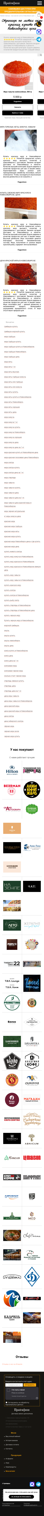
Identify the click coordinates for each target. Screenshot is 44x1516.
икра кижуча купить (12, 427)
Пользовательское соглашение (8, 1504)
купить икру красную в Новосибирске (19, 562)
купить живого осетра (13, 552)
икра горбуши (9, 337)
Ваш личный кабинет (13, 1436)
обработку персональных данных (17, 1404)
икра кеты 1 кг (10, 367)
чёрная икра (9, 726)
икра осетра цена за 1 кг (14, 473)
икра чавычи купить (12, 488)
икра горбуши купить (12, 342)
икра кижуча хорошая (13, 437)
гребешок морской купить (14, 332)
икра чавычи (9, 483)
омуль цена (8, 646)
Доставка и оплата (12, 1444)
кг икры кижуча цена (12, 516)
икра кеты (8, 362)
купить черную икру (12, 615)
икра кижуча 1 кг (11, 422)
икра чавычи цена (11, 493)
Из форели (9, 1459)
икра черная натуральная (14, 511)
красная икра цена (11, 546)
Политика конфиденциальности (30, 1504)
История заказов (12, 1440)
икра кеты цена (10, 412)
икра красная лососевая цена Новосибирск (21, 457)
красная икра (9, 521)
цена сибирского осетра (13, 721)
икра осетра (9, 462)
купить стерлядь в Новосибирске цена (19, 610)
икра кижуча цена (11, 442)
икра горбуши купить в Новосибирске (19, 347)
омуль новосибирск (12, 641)
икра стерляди (10, 478)
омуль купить (9, 636)
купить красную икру (12, 585)
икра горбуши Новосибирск (15, 352)
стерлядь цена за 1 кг (12, 691)
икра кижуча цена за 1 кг (14, 447)
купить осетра (9, 590)
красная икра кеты (11, 531)
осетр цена (8, 656)
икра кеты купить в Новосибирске (17, 397)
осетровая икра (10, 666)
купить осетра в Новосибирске (16, 595)
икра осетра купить (12, 468)
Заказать (17, 107)
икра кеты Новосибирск (13, 402)
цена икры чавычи (11, 696)
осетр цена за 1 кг (11, 661)
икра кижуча (9, 417)
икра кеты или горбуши (13, 382)
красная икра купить (12, 536)
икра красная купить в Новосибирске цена (21, 452)
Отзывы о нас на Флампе (12, 1364)
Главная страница (5, 16)
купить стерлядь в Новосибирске (17, 605)
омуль (6, 631)
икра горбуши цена (11, 357)
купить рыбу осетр (11, 600)
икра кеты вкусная (11, 372)
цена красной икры (11, 706)
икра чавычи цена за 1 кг (14, 498)
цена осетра (9, 716)
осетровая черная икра (13, 671)
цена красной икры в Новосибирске (18, 711)
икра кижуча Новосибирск (14, 432)
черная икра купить (12, 736)
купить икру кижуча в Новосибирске (18, 557)
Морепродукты (11, 1467)
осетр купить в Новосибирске (16, 651)
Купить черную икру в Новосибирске (18, 620)
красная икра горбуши (13, 526)
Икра (7, 1463)
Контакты (9, 1449)
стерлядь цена (10, 686)
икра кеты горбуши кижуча (15, 377)
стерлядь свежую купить (14, 681)
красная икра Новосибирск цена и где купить (22, 541)
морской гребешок (11, 625)
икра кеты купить (11, 392)
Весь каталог (10, 1471)
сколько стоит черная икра (15, 676)
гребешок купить (11, 326)
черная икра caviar (11, 731)
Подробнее (18, 101)
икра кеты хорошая (12, 407)
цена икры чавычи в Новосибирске (18, 701)
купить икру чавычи (12, 575)
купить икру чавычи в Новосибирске (18, 580)
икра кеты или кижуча (13, 387)
